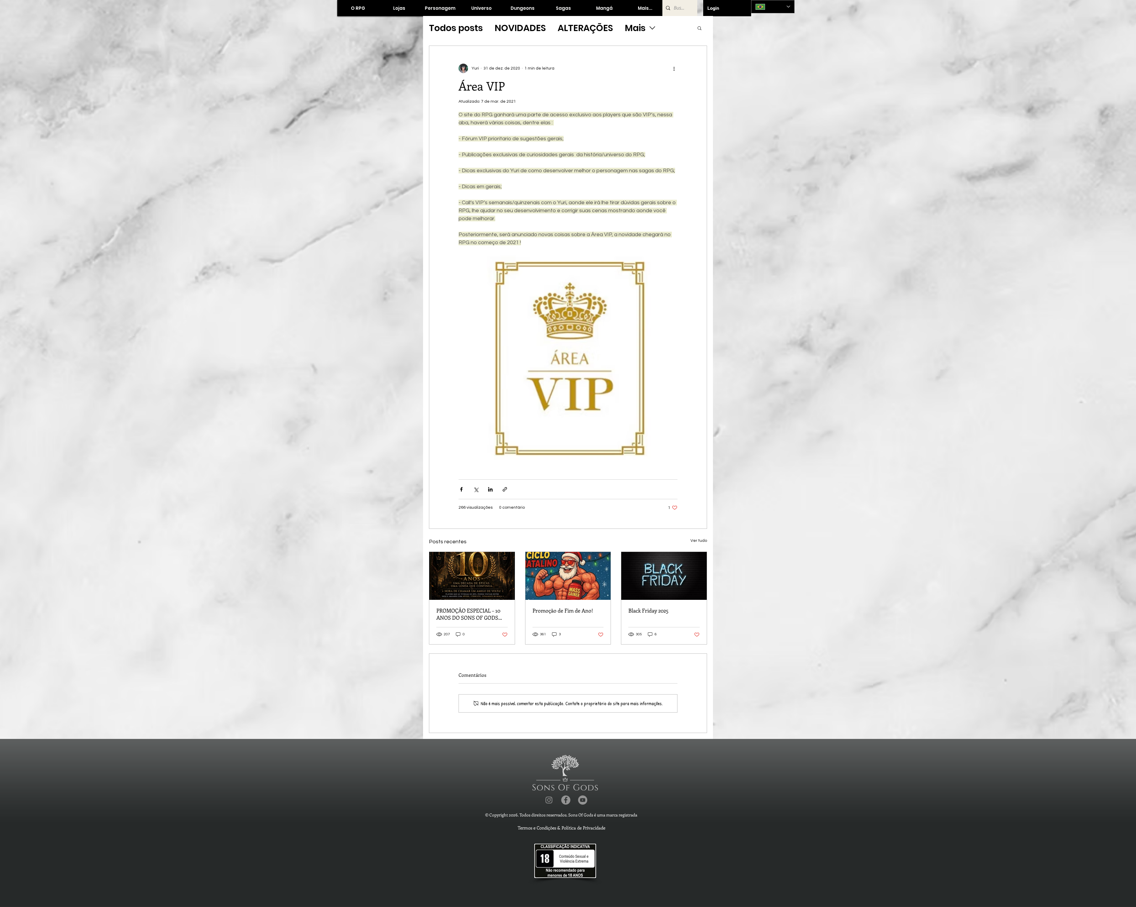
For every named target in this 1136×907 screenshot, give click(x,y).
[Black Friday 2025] (664, 576)
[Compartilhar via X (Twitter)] (476, 489)
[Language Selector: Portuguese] (773, 6)
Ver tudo (698, 541)
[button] (398, 8)
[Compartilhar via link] (505, 489)
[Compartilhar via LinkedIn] (490, 489)
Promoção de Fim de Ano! (562, 610)
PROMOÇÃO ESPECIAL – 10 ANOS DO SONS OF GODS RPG (468, 614)
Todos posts (456, 27)
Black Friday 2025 (648, 610)
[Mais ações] (673, 68)
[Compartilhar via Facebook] (461, 489)
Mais (635, 27)
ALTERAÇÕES (585, 27)
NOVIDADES (520, 27)
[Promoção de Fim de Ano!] (568, 576)
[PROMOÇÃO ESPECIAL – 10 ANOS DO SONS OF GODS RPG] (472, 576)
